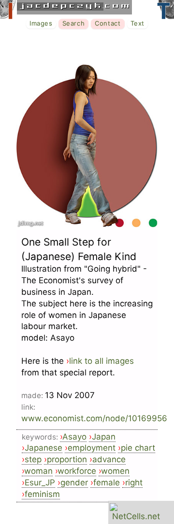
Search (73, 23)
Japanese (43, 448)
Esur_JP (40, 482)
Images (41, 23)
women (115, 471)
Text (137, 23)
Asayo (74, 436)
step (33, 459)
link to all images (101, 361)
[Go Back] (87, 224)
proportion (67, 459)
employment (92, 448)
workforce (77, 471)
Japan (104, 436)
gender (74, 482)
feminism (42, 494)
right (134, 482)
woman (38, 471)
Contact (107, 23)
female (106, 482)
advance (109, 459)
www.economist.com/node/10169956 (94, 418)
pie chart (138, 448)
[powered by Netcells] (136, 516)
